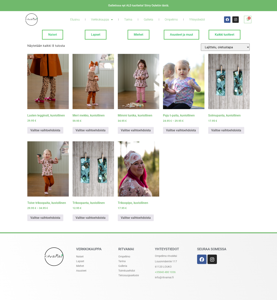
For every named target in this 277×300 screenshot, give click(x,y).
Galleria (148, 19)
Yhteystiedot (197, 19)
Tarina (128, 19)
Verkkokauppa (100, 19)
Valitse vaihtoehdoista (45, 130)
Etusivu (75, 19)
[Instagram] (235, 19)
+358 (165, 272)
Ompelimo (171, 19)
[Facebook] (227, 19)
